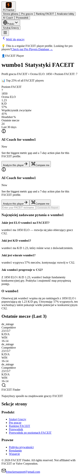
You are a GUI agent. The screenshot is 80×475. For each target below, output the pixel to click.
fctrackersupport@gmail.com (23, 471)
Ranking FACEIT (45, 13)
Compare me (42, 165)
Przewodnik (22, 17)
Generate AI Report (47, 207)
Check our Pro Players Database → (32, 49)
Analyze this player (13, 165)
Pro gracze (27, 13)
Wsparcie (14, 453)
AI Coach (8, 17)
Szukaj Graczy (11, 27)
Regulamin (15, 450)
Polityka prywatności (21, 447)
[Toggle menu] (5, 33)
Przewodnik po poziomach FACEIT (30, 432)
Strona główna (10, 13)
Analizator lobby (65, 13)
